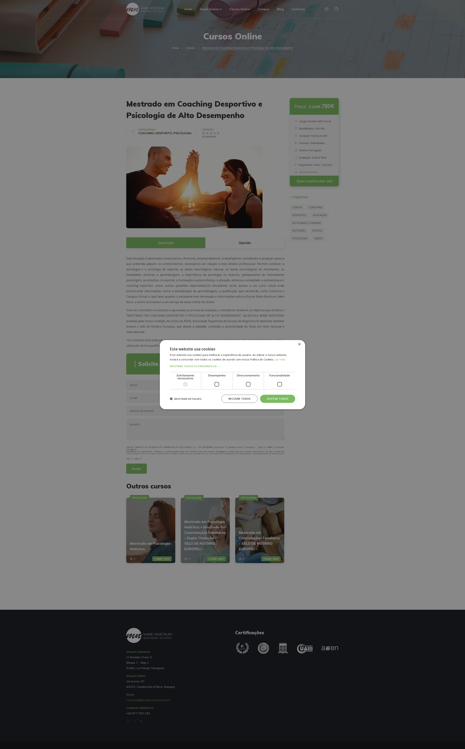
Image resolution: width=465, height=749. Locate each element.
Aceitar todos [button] (277, 398)
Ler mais (280, 359)
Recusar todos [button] (239, 398)
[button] (232, 366)
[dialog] (232, 374)
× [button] (299, 344)
